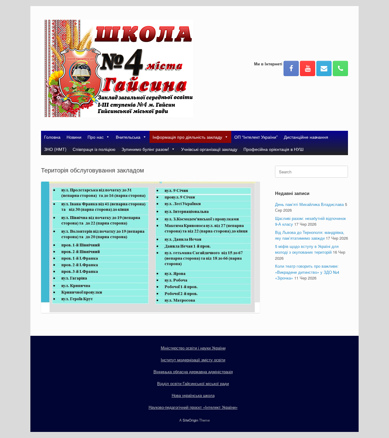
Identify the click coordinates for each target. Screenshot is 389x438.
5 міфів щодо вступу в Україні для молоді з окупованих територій (307, 249)
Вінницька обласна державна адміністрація (193, 371)
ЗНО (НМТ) (55, 149)
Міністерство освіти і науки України (193, 348)
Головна (52, 137)
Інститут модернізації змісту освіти (193, 360)
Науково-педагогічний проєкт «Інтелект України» (193, 407)
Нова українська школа (193, 395)
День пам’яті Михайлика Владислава (309, 204)
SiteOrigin (190, 420)
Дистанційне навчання (306, 137)
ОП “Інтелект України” (256, 137)
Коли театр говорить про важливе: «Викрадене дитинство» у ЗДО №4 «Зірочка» (307, 272)
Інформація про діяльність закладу (187, 137)
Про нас (96, 137)
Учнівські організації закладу (209, 149)
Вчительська (128, 137)
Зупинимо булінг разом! (145, 149)
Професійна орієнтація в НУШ (273, 149)
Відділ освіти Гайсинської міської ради (193, 383)
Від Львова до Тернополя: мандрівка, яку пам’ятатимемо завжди (309, 235)
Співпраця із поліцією (94, 149)
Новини (74, 137)
